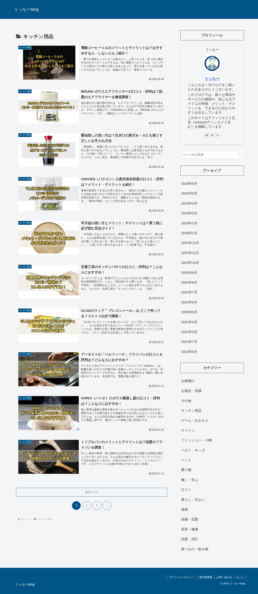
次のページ (91, 492)
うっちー (212, 79)
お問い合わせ (224, 577)
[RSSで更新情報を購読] (217, 134)
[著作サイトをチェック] (206, 134)
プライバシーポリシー (182, 577)
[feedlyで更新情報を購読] (212, 134)
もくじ (240, 577)
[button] (240, 154)
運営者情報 (205, 577)
